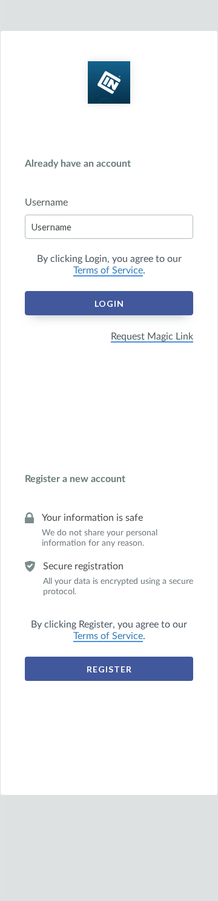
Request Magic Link (152, 336)
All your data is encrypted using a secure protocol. (118, 586)
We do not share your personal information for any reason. (99, 538)
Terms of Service (108, 270)
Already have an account (78, 164)
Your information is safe (92, 518)
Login (109, 303)
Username (46, 202)
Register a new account (75, 479)
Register (109, 669)
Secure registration (83, 566)
